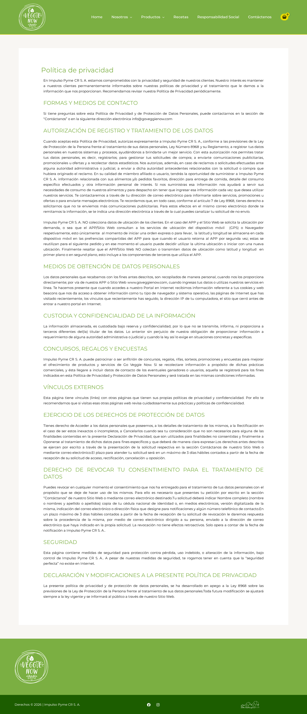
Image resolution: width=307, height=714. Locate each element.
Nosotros (119, 17)
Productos (150, 17)
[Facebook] (149, 705)
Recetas (181, 17)
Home (96, 17)
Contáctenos (259, 17)
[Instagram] (158, 705)
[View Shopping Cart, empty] (284, 17)
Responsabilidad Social (218, 17)
